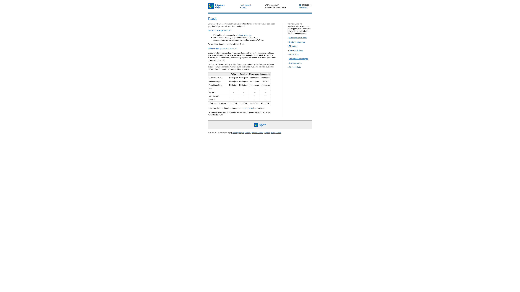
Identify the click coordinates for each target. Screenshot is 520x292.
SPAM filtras (294, 55)
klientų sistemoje (244, 35)
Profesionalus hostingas (298, 59)
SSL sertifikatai (295, 67)
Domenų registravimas (298, 38)
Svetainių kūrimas (296, 50)
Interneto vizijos (249, 108)
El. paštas (293, 46)
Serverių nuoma (295, 63)
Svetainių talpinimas (297, 42)
